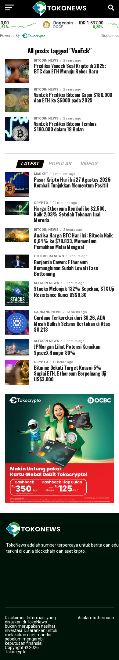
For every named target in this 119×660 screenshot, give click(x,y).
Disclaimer (110, 35)
